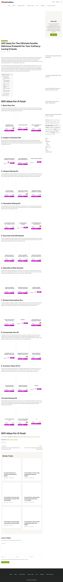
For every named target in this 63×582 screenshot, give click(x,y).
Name (3, 556)
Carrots (46, 122)
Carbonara (55, 121)
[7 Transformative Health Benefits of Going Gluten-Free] (52, 66)
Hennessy (46, 129)
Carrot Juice (58, 121)
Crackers (55, 122)
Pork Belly (56, 132)
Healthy (47, 127)
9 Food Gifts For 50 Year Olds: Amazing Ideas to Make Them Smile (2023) (11, 499)
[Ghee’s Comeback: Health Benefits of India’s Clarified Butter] (50, 47)
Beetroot (46, 121)
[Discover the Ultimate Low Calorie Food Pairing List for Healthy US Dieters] (52, 83)
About (53, 1)
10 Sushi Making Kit (6, 93)
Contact (57, 1)
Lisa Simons (4, 51)
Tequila (51, 134)
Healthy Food (57, 127)
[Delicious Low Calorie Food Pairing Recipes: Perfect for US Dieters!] (52, 109)
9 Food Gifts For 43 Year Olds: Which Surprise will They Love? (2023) (32, 499)
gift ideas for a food (5, 75)
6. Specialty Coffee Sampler (6, 87)
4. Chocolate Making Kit (6, 82)
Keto (37, 5)
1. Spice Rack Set (6, 77)
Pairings (43, 5)
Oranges (50, 132)
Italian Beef (52, 129)
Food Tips (56, 126)
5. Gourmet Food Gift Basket (6, 84)
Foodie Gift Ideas (51, 5)
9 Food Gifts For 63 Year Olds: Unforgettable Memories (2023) (32, 523)
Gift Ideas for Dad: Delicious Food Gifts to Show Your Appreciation (33, 448)
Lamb (57, 129)
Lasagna (60, 129)
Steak (48, 134)
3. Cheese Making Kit (6, 80)
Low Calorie (55, 131)
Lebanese (47, 131)
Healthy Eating (52, 127)
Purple (59, 132)
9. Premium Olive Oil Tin (6, 92)
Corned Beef (52, 122)
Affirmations (47, 119)
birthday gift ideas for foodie (34, 436)
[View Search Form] (61, 2)
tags (49, 134)
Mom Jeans (46, 132)
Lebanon (51, 131)
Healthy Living (30, 5)
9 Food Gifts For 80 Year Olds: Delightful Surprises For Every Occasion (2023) (10, 448)
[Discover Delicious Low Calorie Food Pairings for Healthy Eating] (52, 96)
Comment (4, 543)
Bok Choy (49, 121)
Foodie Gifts (4, 442)
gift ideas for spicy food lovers (12, 439)
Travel (54, 134)
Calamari (52, 121)
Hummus (49, 129)
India (47, 143)
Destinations (47, 141)
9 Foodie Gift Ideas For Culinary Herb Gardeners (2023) (10, 474)
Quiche (46, 134)
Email (17, 556)
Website (31, 556)
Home (9, 5)
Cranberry (58, 122)
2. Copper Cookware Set (6, 79)
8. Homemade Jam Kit (6, 90)
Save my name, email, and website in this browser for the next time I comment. (15, 559)
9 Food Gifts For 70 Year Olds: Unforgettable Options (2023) (32, 474)
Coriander (49, 122)
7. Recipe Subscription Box (6, 89)
